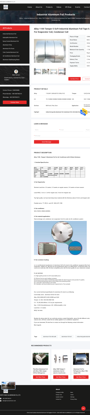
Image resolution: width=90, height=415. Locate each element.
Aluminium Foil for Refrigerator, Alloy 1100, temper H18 (80, 371)
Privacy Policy (73, 399)
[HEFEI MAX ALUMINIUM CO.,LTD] (6, 7)
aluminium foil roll (66, 336)
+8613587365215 (17, 93)
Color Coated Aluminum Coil (10, 52)
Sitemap (72, 397)
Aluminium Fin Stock (8, 48)
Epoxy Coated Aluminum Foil (11, 41)
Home (21, 18)
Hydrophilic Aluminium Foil (10, 37)
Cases (71, 394)
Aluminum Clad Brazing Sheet (11, 59)
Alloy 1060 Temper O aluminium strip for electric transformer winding (59, 371)
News (71, 392)
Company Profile (60, 392)
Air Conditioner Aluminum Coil (11, 56)
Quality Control (59, 397)
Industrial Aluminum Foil (31, 18)
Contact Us (58, 399)
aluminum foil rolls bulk (49, 336)
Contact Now (15, 102)
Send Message (46, 142)
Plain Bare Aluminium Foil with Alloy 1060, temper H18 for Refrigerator (40, 371)
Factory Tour (59, 394)
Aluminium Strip (7, 45)
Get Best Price (74, 79)
